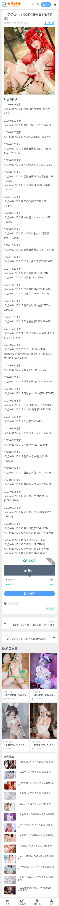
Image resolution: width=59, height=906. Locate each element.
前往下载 (50, 23)
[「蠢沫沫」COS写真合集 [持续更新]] (10, 807)
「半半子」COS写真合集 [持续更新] (34, 772)
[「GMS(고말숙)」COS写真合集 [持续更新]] (10, 869)
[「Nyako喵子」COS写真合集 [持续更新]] (10, 827)
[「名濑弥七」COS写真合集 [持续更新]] (15, 721)
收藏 (51, 609)
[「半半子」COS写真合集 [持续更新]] (10, 775)
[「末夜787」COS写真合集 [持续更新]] (10, 838)
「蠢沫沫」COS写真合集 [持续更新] (34, 803)
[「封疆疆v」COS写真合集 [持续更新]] (10, 849)
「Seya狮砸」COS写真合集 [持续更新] (44, 696)
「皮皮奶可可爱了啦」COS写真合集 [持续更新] (34, 889)
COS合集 (23, 23)
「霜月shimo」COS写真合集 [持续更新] (15, 696)
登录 (47, 4)
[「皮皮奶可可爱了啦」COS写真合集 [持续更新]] (10, 890)
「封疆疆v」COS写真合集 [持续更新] (35, 845)
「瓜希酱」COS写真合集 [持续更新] (34, 793)
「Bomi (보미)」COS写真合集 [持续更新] (35, 784)
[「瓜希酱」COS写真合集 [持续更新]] (10, 796)
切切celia (13, 603)
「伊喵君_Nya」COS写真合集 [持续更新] (44, 746)
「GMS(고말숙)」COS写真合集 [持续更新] (36, 868)
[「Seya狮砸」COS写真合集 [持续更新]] (43, 671)
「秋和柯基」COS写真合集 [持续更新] (36, 761)
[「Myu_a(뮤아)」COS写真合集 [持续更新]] (10, 859)
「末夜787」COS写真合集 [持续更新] (35, 835)
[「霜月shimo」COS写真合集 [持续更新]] (15, 671)
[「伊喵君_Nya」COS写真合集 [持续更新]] (43, 721)
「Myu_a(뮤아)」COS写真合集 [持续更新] (36, 857)
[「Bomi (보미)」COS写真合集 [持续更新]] (10, 786)
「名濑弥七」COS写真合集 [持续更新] (15, 746)
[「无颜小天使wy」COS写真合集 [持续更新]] (10, 880)
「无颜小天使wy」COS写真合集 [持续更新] (35, 878)
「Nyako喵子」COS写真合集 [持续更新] (35, 826)
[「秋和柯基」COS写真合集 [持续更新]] (10, 764)
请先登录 (30, 593)
